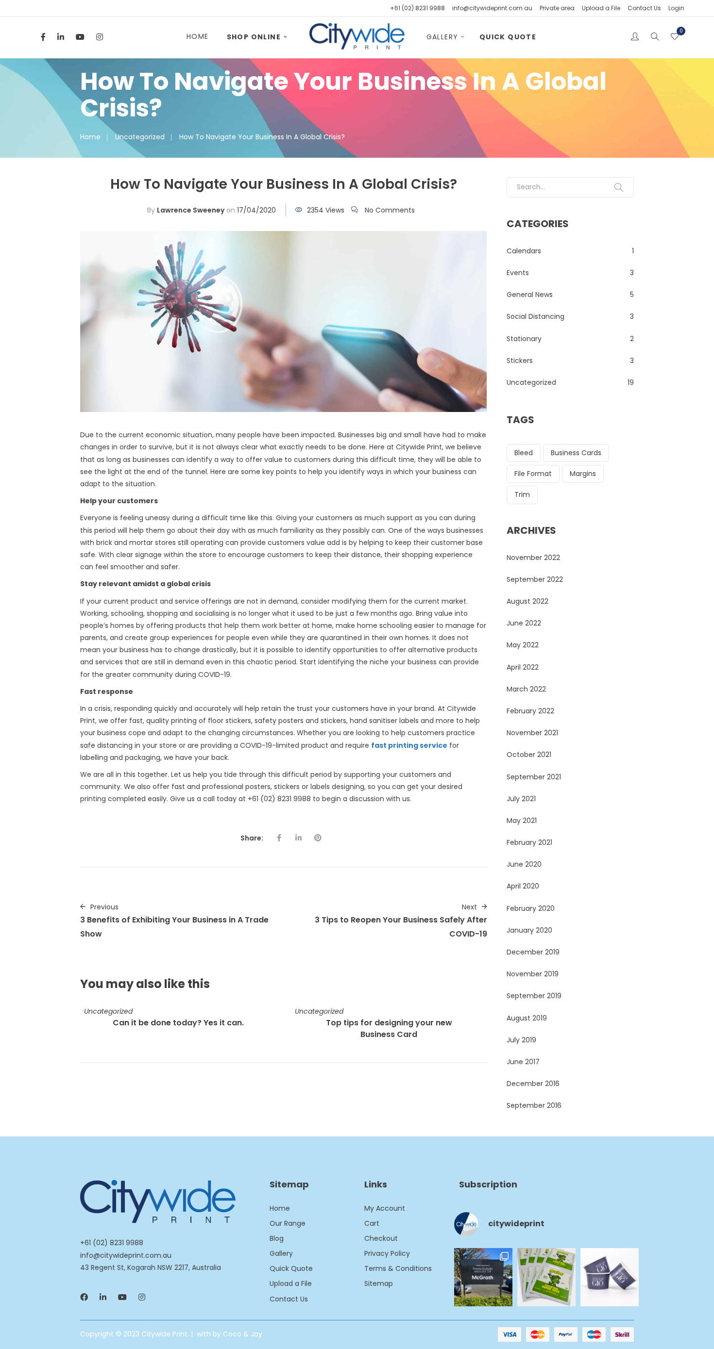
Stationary (524, 339)
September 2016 (534, 1105)
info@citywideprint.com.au (492, 8)
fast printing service (409, 745)
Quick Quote (507, 37)
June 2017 (523, 1062)
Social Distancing (535, 316)
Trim (522, 494)
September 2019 (534, 996)
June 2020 (524, 864)
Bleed (523, 453)
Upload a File (601, 8)
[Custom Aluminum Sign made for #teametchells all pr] (483, 1277)
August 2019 (527, 1018)
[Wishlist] (675, 37)
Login (676, 8)
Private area (557, 8)
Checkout (381, 1238)
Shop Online (254, 37)
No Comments (390, 210)
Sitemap (378, 1283)
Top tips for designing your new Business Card (389, 1028)
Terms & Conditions (398, 1268)
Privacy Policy (387, 1253)
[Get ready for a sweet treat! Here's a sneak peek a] (609, 1277)
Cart (371, 1223)
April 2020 (523, 886)
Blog (277, 1238)
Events (518, 273)
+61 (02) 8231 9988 (417, 8)
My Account (384, 1208)
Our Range (288, 1223)
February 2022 (530, 711)
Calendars (524, 251)
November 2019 (533, 974)
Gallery (442, 37)
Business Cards (576, 453)
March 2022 (526, 689)
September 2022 (535, 579)
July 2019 (521, 1040)
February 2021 (529, 842)
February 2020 (531, 908)
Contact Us (644, 8)
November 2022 (533, 557)
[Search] (618, 187)
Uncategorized (140, 137)
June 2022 (524, 623)
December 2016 (533, 1083)
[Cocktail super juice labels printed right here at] (546, 1277)
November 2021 (532, 733)
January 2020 (529, 930)
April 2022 (523, 667)
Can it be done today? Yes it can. (178, 1022)
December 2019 (533, 952)
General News (530, 294)
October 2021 (529, 754)
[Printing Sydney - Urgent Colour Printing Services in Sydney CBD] (356, 37)
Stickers (520, 360)
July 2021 (521, 799)
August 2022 (527, 601)
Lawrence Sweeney (190, 210)
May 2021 (522, 820)
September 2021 (534, 777)
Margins (583, 473)
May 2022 (523, 645)
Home (198, 36)
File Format (533, 473)
